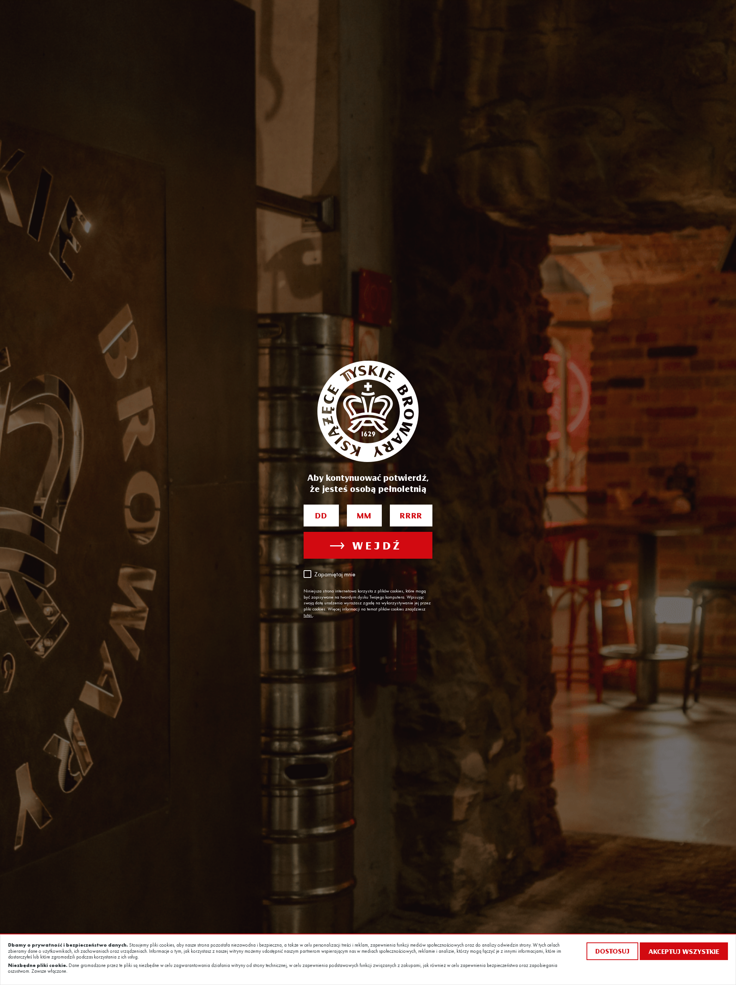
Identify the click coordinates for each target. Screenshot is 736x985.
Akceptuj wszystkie (684, 951)
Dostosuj (612, 951)
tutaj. (308, 615)
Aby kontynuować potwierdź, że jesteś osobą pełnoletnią (368, 482)
